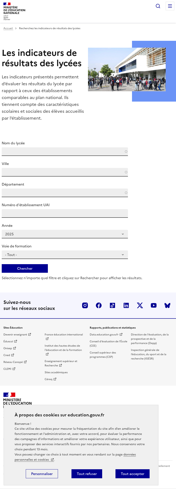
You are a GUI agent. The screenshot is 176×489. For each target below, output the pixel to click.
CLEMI (7, 369)
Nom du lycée (13, 143)
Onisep (7, 348)
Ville (5, 163)
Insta (85, 305)
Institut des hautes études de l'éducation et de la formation (63, 348)
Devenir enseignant (15, 335)
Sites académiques (56, 372)
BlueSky (167, 305)
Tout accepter (132, 473)
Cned (6, 355)
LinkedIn (126, 305)
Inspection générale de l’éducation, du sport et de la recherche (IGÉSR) (148, 354)
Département (13, 184)
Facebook (99, 305)
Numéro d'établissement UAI (26, 204)
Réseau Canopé (13, 362)
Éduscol (8, 341)
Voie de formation (17, 246)
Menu (170, 6)
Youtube (154, 305)
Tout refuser (87, 473)
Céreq (48, 379)
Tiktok (112, 305)
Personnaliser (42, 473)
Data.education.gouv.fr (104, 335)
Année (7, 225)
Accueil (8, 28)
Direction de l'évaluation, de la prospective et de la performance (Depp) (150, 339)
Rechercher (158, 6)
